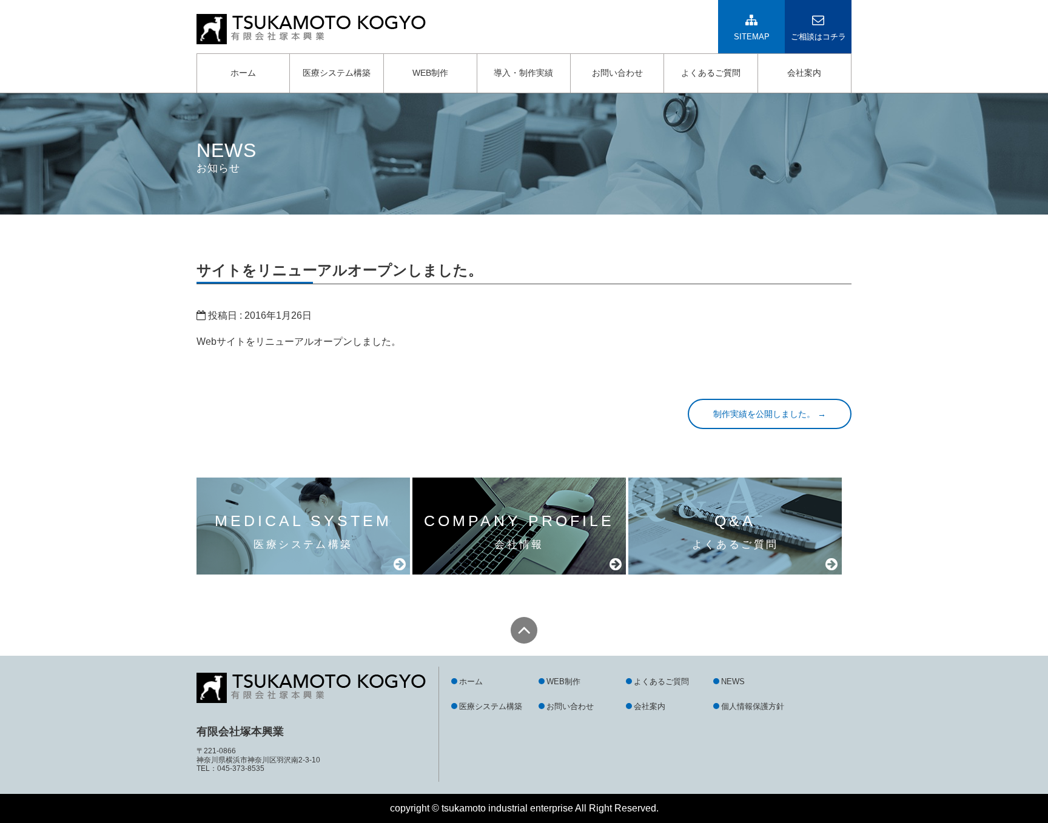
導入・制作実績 (523, 73)
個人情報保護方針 (752, 706)
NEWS (733, 681)
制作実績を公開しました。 (769, 414)
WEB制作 (430, 73)
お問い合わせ (617, 73)
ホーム (243, 73)
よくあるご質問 (711, 73)
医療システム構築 (337, 73)
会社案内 (804, 73)
